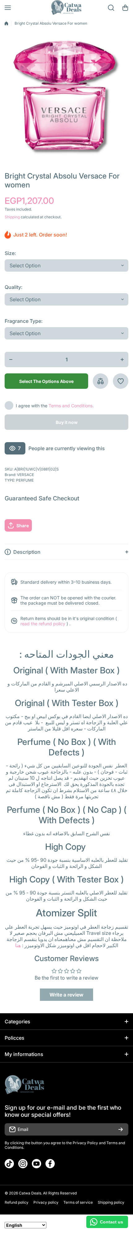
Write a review (66, 995)
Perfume (25, 480)
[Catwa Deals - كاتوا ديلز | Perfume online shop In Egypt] (66, 7)
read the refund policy (42, 623)
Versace (25, 474)
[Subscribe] (120, 1129)
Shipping (12, 217)
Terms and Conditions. (71, 405)
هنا (18, 945)
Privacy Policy (85, 1143)
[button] (125, 8)
